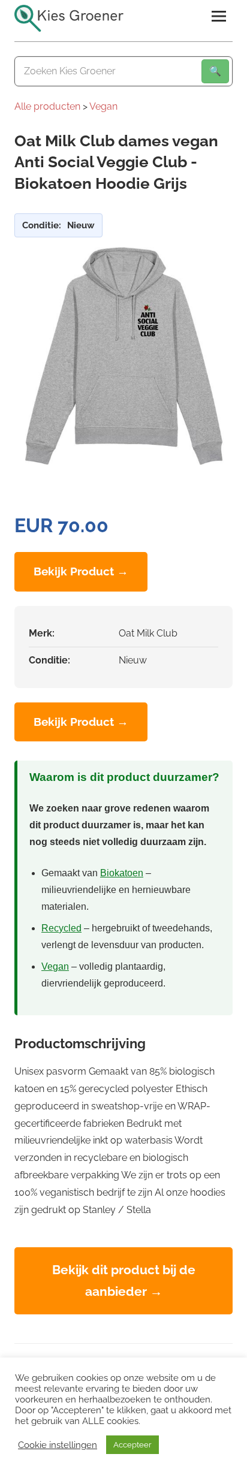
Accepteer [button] (132, 1444)
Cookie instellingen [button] (57, 1445)
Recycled (61, 928)
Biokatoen (121, 873)
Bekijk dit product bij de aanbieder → (123, 1280)
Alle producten (47, 106)
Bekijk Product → (81, 571)
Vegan (103, 106)
